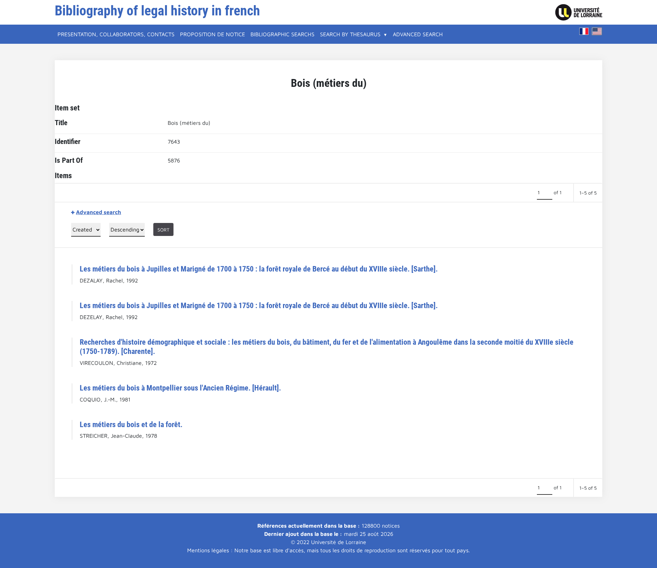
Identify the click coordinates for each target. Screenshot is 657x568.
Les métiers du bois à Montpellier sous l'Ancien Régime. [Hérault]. (180, 387)
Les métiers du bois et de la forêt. (131, 424)
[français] (584, 31)
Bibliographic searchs (282, 34)
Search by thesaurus (350, 34)
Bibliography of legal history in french (157, 11)
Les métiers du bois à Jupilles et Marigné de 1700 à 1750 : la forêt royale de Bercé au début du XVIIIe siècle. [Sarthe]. (259, 268)
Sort (163, 230)
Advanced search (418, 34)
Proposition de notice (212, 34)
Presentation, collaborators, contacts (116, 34)
